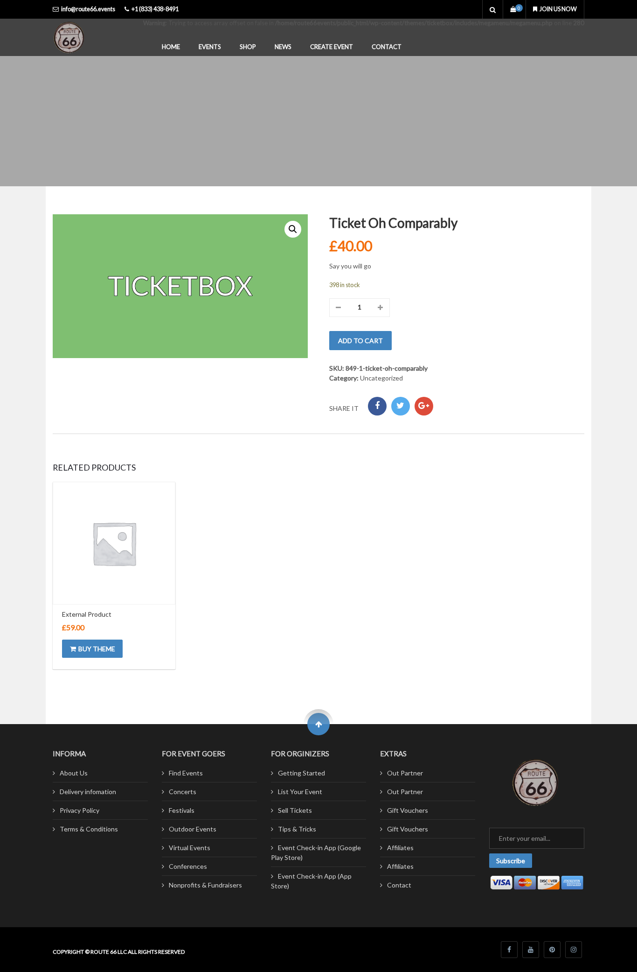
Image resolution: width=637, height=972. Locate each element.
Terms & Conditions (89, 829)
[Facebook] (377, 406)
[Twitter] (400, 406)
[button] (292, 229)
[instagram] (573, 949)
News (283, 46)
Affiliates (400, 848)
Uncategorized (381, 378)
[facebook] (509, 949)
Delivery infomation (88, 792)
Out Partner (405, 773)
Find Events (186, 773)
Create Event (331, 46)
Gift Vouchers (407, 810)
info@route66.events (88, 9)
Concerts (182, 792)
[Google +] (424, 406)
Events (210, 46)
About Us (74, 773)
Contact (387, 46)
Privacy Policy (79, 810)
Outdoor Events (192, 829)
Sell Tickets (295, 810)
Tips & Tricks (297, 829)
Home (171, 46)
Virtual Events (189, 848)
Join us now (558, 9)
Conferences (188, 866)
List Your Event (300, 792)
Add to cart (360, 341)
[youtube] (530, 949)
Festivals (181, 810)
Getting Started (301, 773)
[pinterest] (552, 949)
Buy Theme (96, 649)
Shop (248, 46)
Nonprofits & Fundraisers (205, 885)
